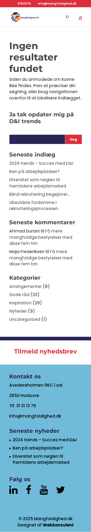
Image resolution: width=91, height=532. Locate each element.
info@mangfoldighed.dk (35, 416)
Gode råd (19, 295)
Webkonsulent (58, 525)
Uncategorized (24, 319)
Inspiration (20, 303)
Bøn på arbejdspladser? (34, 171)
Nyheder (18, 311)
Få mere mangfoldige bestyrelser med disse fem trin (40, 237)
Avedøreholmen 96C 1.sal (35, 385)
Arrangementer (25, 286)
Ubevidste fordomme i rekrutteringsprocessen (33, 206)
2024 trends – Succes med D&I (41, 163)
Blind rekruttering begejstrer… (39, 194)
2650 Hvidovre (24, 395)
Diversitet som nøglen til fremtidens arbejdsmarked (37, 183)
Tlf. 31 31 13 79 (22, 406)
